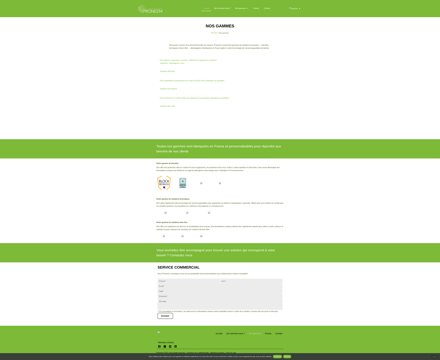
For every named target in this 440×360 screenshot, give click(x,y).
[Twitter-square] (170, 346)
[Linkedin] (175, 346)
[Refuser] (434, 356)
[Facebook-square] (159, 346)
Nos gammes (255, 333)
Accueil (214, 33)
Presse (268, 333)
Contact (278, 333)
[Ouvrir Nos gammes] (247, 8)
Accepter (277, 356)
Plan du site (231, 353)
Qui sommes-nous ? (235, 333)
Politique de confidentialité (198, 353)
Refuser (287, 356)
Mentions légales (217, 353)
